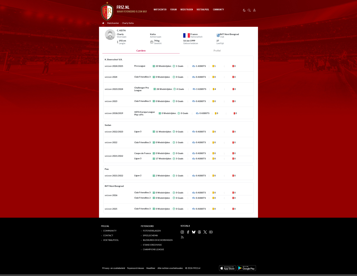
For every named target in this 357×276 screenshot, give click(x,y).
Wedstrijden (186, 9)
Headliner (150, 268)
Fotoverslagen (152, 230)
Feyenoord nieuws (135, 268)
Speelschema (150, 235)
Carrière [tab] (141, 50)
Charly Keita (128, 23)
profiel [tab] (217, 50)
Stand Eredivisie (152, 244)
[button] (249, 10)
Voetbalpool (203, 9)
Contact (108, 235)
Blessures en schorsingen (158, 240)
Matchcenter (160, 9)
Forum (173, 9)
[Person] (254, 10)
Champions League (153, 249)
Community (218, 9)
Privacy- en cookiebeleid (113, 268)
